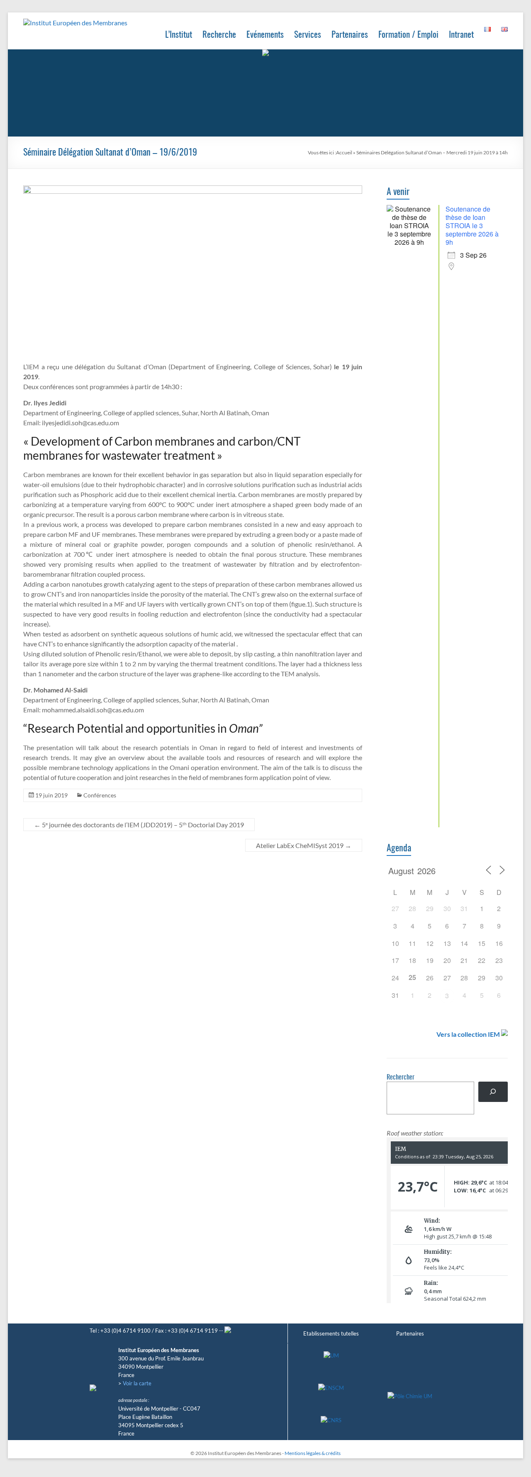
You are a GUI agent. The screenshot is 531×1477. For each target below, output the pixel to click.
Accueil (344, 152)
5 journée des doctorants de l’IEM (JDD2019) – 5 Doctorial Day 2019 (139, 825)
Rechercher (400, 1077)
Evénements (265, 35)
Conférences (99, 795)
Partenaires (349, 35)
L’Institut (178, 35)
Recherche (219, 35)
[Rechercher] (493, 1092)
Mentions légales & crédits (313, 1453)
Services (307, 35)
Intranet (461, 35)
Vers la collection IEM (468, 1034)
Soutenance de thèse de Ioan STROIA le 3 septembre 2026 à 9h (472, 225)
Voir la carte (137, 1383)
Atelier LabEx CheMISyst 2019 (303, 845)
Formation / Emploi (408, 35)
